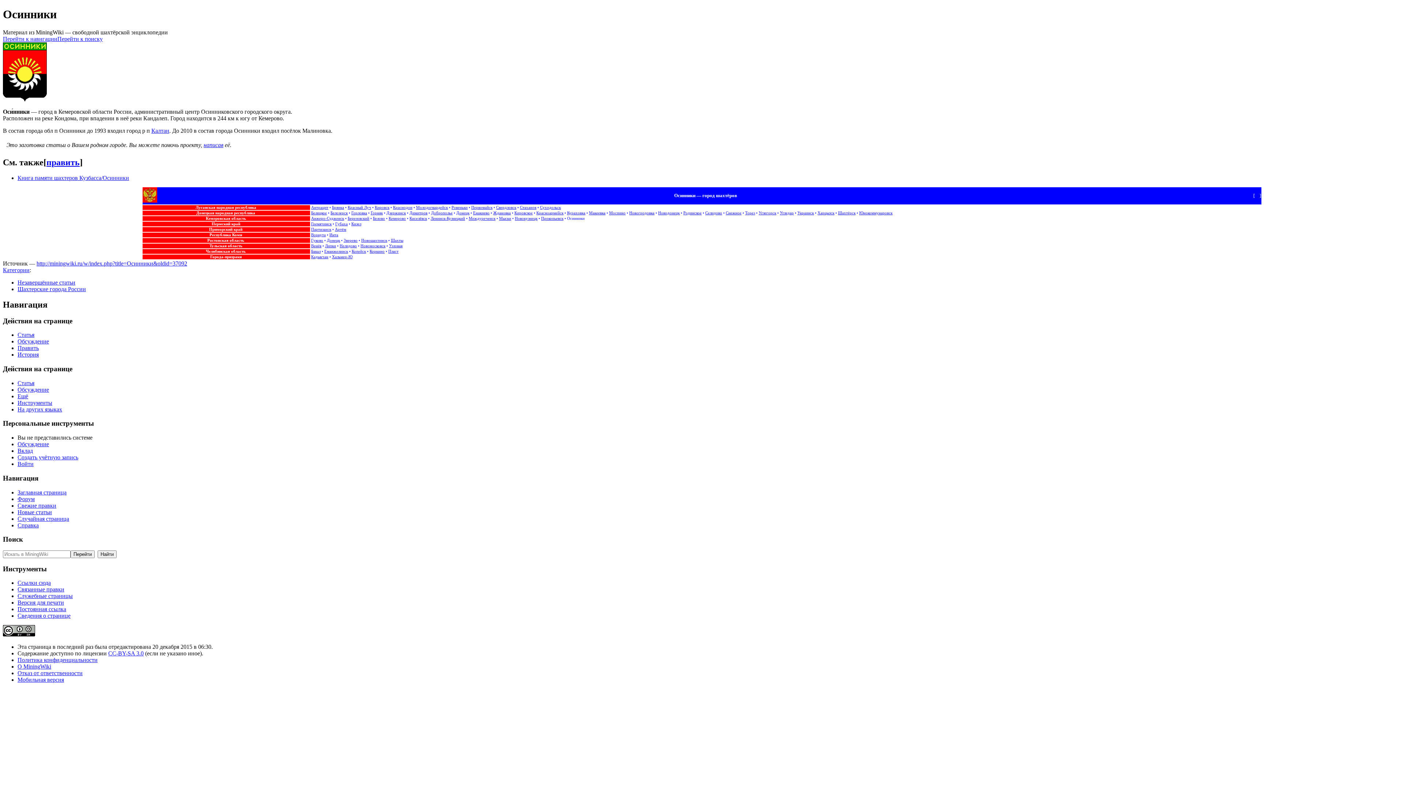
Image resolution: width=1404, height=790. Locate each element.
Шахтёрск (847, 213)
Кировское (523, 213)
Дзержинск (396, 213)
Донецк (462, 213)
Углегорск (767, 213)
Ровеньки (460, 208)
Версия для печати (41, 602)
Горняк (377, 213)
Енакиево (481, 213)
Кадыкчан (319, 257)
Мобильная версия (41, 680)
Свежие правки (37, 506)
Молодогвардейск (432, 208)
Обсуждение (33, 341)
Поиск (13, 539)
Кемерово (397, 219)
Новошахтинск (374, 240)
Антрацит (319, 208)
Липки (330, 246)
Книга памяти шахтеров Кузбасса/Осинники (73, 178)
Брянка (338, 208)
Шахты (397, 240)
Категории (16, 270)
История (28, 354)
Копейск (359, 251)
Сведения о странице (44, 616)
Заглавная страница (42, 492)
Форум (26, 499)
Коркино (377, 251)
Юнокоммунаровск (875, 213)
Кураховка (576, 213)
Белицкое (319, 213)
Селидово (713, 213)
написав (213, 145)
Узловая (396, 246)
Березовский (358, 219)
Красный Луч (359, 208)
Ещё (23, 396)
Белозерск (339, 213)
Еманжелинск (336, 251)
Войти (26, 464)
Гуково (317, 240)
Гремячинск (321, 224)
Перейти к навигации (30, 39)
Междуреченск (482, 219)
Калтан (160, 131)
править (63, 162)
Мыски (505, 219)
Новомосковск (373, 246)
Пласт (393, 251)
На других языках (40, 409)
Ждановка (502, 213)
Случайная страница (43, 519)
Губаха (341, 224)
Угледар (787, 213)
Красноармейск (549, 213)
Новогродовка (641, 213)
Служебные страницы (45, 596)
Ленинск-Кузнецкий (448, 219)
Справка (28, 525)
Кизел (356, 224)
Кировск (382, 208)
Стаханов (528, 208)
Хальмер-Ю (342, 257)
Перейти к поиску (80, 39)
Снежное (733, 213)
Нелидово (348, 246)
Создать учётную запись (48, 457)
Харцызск (826, 213)
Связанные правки (41, 589)
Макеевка (597, 213)
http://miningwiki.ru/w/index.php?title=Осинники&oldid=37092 (112, 263)
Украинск (805, 213)
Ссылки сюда (34, 583)
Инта (333, 235)
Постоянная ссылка (42, 609)
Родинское (692, 213)
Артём (340, 229)
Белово (379, 219)
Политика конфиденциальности (58, 660)
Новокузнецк (526, 219)
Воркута (318, 235)
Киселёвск (418, 219)
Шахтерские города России (52, 289)
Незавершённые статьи (46, 282)
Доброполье (442, 213)
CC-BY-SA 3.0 (126, 653)
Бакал (316, 251)
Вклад (25, 451)
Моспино (617, 213)
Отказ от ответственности (50, 673)
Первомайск (481, 208)
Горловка (359, 213)
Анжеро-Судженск (327, 219)
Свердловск (506, 208)
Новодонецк (669, 213)
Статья (26, 335)
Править (28, 348)
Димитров (418, 213)
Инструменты (35, 403)
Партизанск (321, 229)
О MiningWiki (34, 666)
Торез (750, 213)
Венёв (316, 246)
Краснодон (402, 208)
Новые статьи (35, 512)
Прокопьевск (552, 219)
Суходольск (550, 208)
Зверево (351, 240)
